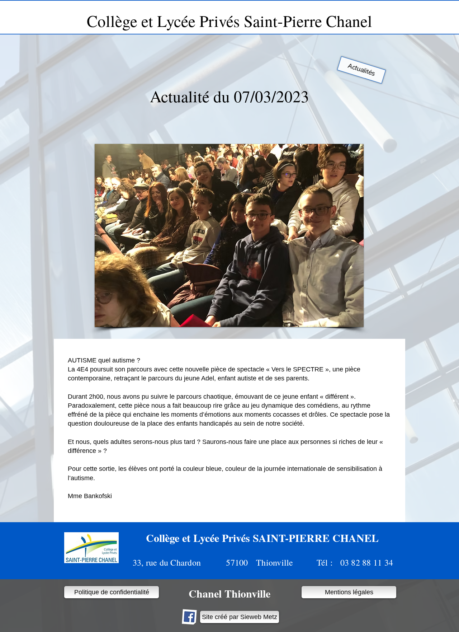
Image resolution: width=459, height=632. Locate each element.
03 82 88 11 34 (364, 562)
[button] (229, 235)
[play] (348, 320)
